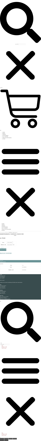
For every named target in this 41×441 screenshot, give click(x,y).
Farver (3, 242)
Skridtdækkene (6, 232)
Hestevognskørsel (5, 135)
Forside (3, 132)
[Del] (10, 438)
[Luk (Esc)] (15, 438)
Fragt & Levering (4, 435)
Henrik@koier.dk (3, 293)
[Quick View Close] (0, 437)
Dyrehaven (4, 134)
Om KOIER (3, 230)
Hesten (3, 232)
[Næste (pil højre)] (6, 440)
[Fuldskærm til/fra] (6, 438)
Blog (2, 345)
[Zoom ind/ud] (2, 438)
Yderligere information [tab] (3, 261)
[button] (20, 22)
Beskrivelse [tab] (1, 260)
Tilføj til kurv (3, 249)
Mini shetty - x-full (3, 244)
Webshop (3, 133)
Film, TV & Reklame (5, 136)
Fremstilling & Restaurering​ (7, 137)
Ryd (13, 244)
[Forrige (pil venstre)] (2, 440)
